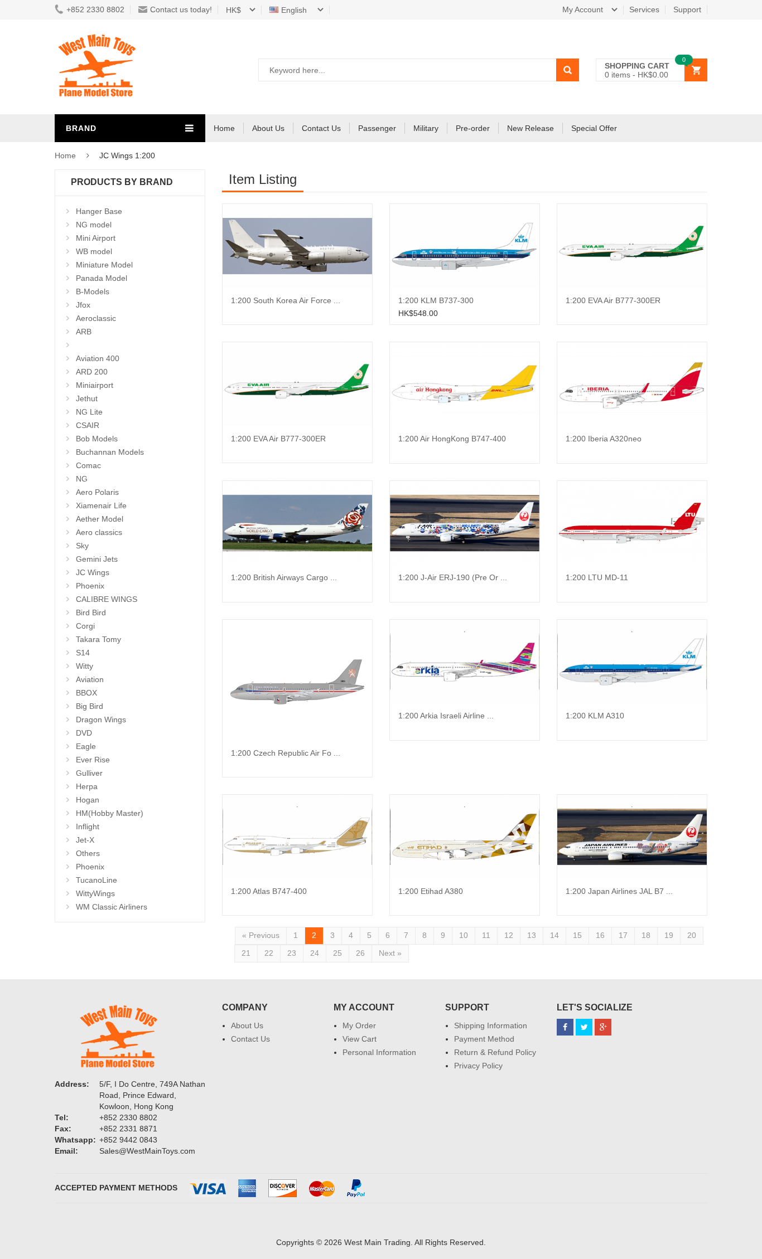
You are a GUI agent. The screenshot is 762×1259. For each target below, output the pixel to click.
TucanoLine (96, 880)
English (295, 10)
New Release (530, 128)
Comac (88, 465)
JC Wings (92, 572)
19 (668, 935)
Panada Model (101, 278)
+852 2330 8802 (95, 9)
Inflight (87, 826)
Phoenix (90, 585)
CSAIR (87, 425)
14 (554, 935)
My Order (359, 1025)
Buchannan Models (110, 452)
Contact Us (321, 128)
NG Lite (89, 411)
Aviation (90, 679)
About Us (268, 128)
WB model (94, 251)
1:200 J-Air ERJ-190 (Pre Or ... (452, 577)
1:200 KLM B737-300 (436, 300)
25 (337, 953)
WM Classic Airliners (111, 906)
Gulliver (89, 773)
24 (314, 953)
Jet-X (85, 839)
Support (687, 9)
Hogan (87, 799)
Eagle (86, 746)
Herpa (87, 786)
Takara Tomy (98, 639)
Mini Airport (95, 238)
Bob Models (97, 438)
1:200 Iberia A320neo (604, 438)
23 (291, 953)
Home (224, 128)
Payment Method (484, 1038)
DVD (84, 732)
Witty (84, 666)
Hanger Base (99, 211)
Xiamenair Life (101, 505)
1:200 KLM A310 (595, 715)
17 (623, 935)
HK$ (233, 10)
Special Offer (594, 128)
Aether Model (99, 518)
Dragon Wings (101, 719)
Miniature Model (104, 264)
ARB (83, 331)
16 (600, 935)
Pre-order (473, 128)
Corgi (85, 625)
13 (531, 935)
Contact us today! (181, 9)
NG (82, 478)
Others (88, 853)
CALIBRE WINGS (106, 599)
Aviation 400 (97, 358)
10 (463, 935)
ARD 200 (92, 371)
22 (268, 953)
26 (360, 953)
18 (646, 935)
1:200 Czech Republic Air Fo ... (285, 752)
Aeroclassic (96, 318)
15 (577, 935)
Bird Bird (91, 612)
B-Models (92, 291)
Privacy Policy (478, 1065)
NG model (94, 224)
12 (508, 935)
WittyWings (95, 893)
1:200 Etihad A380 (430, 891)
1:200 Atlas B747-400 (269, 891)
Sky (82, 545)
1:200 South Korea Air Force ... (285, 300)
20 (691, 935)
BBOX (86, 692)
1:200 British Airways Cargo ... (284, 577)
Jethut (87, 398)
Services (644, 9)
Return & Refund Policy (495, 1052)
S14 (83, 652)
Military (425, 128)
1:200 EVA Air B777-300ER (613, 300)
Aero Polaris (97, 492)
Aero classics (99, 532)
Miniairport (94, 385)
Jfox (83, 304)
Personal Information (379, 1052)
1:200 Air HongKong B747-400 (452, 438)
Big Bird (89, 706)
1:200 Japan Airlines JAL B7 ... (619, 891)
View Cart (360, 1038)
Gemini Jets (97, 559)
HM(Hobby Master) (109, 813)
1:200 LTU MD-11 (597, 577)
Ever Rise (93, 759)
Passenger (377, 128)
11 (486, 935)
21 (246, 953)
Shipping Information (490, 1025)
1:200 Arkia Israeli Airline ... (446, 715)
